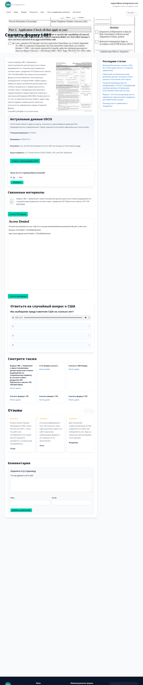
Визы (16, 12)
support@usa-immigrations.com (124, 3)
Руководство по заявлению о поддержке (115, 104)
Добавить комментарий (21, 510)
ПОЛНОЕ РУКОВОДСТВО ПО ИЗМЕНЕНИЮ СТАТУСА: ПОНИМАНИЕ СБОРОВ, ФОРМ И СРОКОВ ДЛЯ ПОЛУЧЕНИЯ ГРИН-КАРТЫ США (119, 87)
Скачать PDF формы (18, 214)
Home (8, 12)
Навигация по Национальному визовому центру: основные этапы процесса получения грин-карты (118, 76)
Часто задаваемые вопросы (58, 12)
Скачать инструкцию (18, 296)
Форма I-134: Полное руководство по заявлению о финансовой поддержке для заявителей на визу (119, 97)
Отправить (17, 182)
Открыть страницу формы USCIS (25, 161)
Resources (34, 12)
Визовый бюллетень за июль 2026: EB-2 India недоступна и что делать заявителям (118, 68)
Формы (24, 12)
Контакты (77, 12)
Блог (42, 12)
